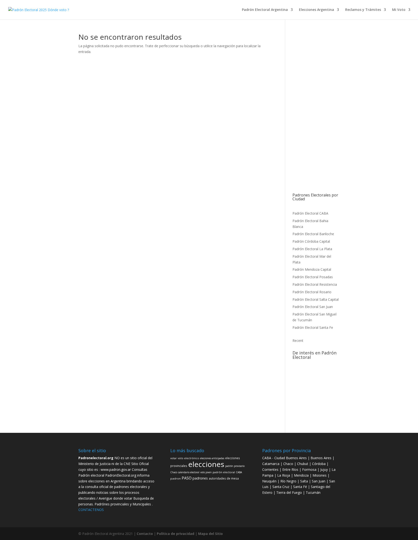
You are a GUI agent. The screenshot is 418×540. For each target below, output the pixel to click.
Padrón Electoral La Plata (312, 249)
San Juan (319, 481)
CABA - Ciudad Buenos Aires (284, 458)
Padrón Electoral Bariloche (313, 234)
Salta (304, 481)
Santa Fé (300, 486)
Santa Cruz (281, 486)
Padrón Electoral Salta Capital (315, 299)
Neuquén (269, 481)
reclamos (304, 403)
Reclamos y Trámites (363, 10)
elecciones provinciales (309, 391)
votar (322, 403)
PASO (314, 384)
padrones (300, 384)
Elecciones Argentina (316, 10)
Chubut (303, 463)
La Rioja (284, 475)
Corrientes (270, 469)
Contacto (145, 533)
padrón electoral (224, 472)
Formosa (309, 469)
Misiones (320, 475)
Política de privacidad (176, 533)
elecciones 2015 (327, 365)
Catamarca (271, 463)
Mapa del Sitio (210, 533)
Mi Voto (398, 10)
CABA (325, 397)
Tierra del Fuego (289, 492)
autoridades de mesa (307, 409)
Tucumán (313, 492)
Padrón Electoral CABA (310, 213)
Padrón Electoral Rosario (311, 292)
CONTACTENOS (91, 509)
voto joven (312, 415)
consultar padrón (329, 415)
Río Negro (288, 481)
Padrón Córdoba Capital (311, 241)
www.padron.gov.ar (116, 469)
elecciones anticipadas (306, 397)
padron (325, 385)
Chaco (314, 403)
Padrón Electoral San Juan (312, 306)
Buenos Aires (321, 458)
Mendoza (301, 475)
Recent (297, 340)
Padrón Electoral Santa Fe (312, 327)
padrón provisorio (303, 371)
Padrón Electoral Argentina (265, 10)
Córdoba (319, 463)
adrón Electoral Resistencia (316, 284)
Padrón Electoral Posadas (312, 277)
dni (331, 379)
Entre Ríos (290, 469)
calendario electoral (305, 365)
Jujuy (324, 469)
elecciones (310, 377)
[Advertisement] (316, 113)
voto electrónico (327, 371)
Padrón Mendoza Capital (311, 269)
